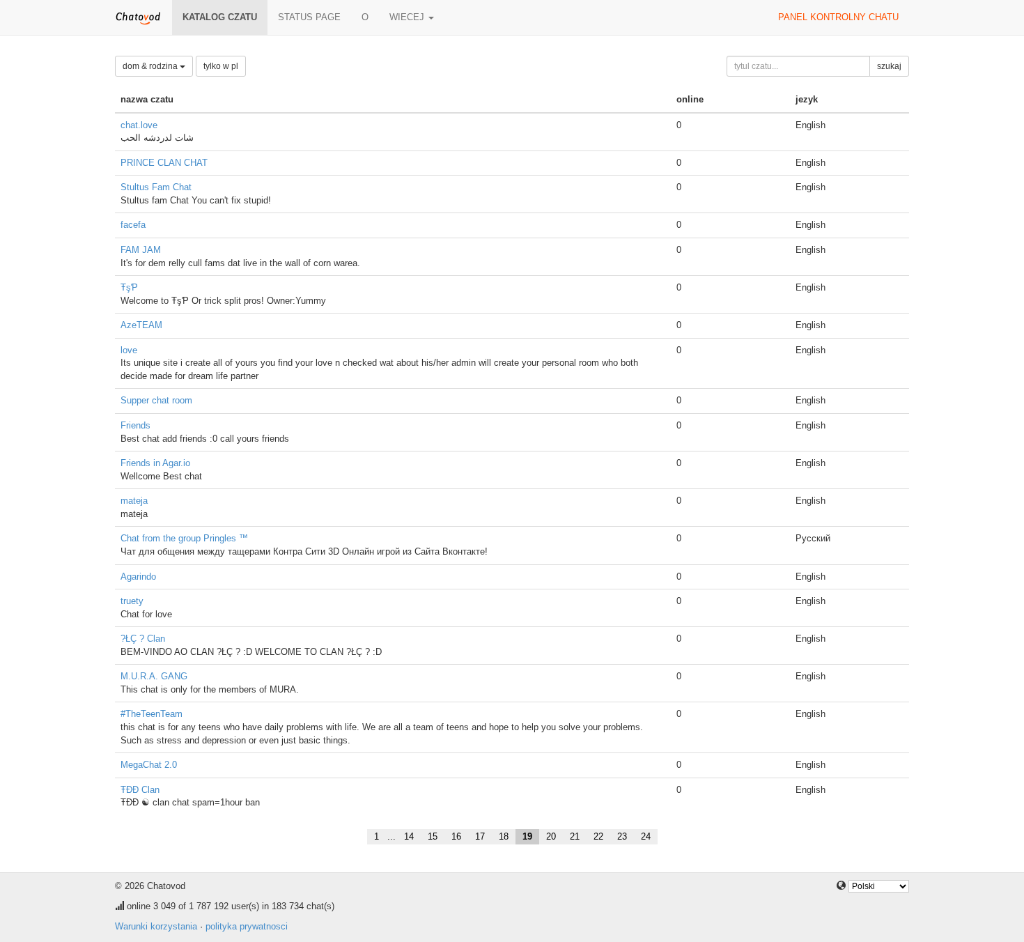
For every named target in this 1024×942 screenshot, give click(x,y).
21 (575, 836)
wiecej (408, 17)
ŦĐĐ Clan (140, 790)
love (129, 350)
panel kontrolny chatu (838, 17)
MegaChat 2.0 (149, 764)
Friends (135, 425)
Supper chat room (156, 400)
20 (551, 836)
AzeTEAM (141, 325)
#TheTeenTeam (152, 714)
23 (622, 836)
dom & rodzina (151, 66)
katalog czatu (220, 17)
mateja (134, 500)
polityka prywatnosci (246, 926)
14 (409, 836)
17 (480, 836)
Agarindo (138, 576)
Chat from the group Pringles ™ (184, 538)
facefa (133, 224)
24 (646, 836)
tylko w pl (220, 66)
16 (456, 836)
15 (432, 836)
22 (598, 836)
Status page (309, 17)
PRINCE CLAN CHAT (164, 162)
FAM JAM (141, 250)
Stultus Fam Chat (156, 187)
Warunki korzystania (156, 926)
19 (527, 836)
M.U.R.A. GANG (154, 676)
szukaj (889, 66)
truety (132, 601)
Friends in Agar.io (155, 463)
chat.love (139, 125)
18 (504, 836)
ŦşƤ (129, 287)
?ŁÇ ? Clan (143, 638)
